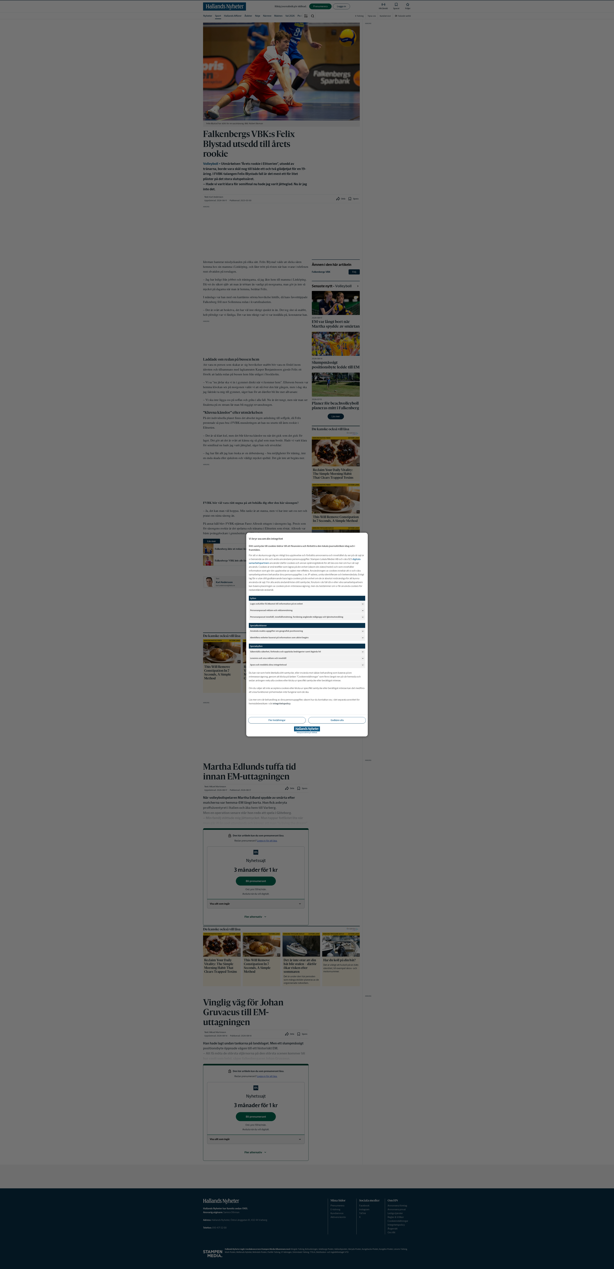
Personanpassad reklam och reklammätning (271, 610)
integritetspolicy (282, 703)
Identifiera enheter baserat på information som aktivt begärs (279, 637)
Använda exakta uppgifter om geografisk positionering (276, 631)
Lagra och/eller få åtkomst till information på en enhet (276, 603)
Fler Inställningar (276, 720)
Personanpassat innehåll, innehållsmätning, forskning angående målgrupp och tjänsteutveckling (296, 617)
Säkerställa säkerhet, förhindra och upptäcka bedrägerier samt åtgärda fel (285, 651)
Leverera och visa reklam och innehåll (268, 658)
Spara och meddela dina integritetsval (268, 664)
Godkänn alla (337, 720)
